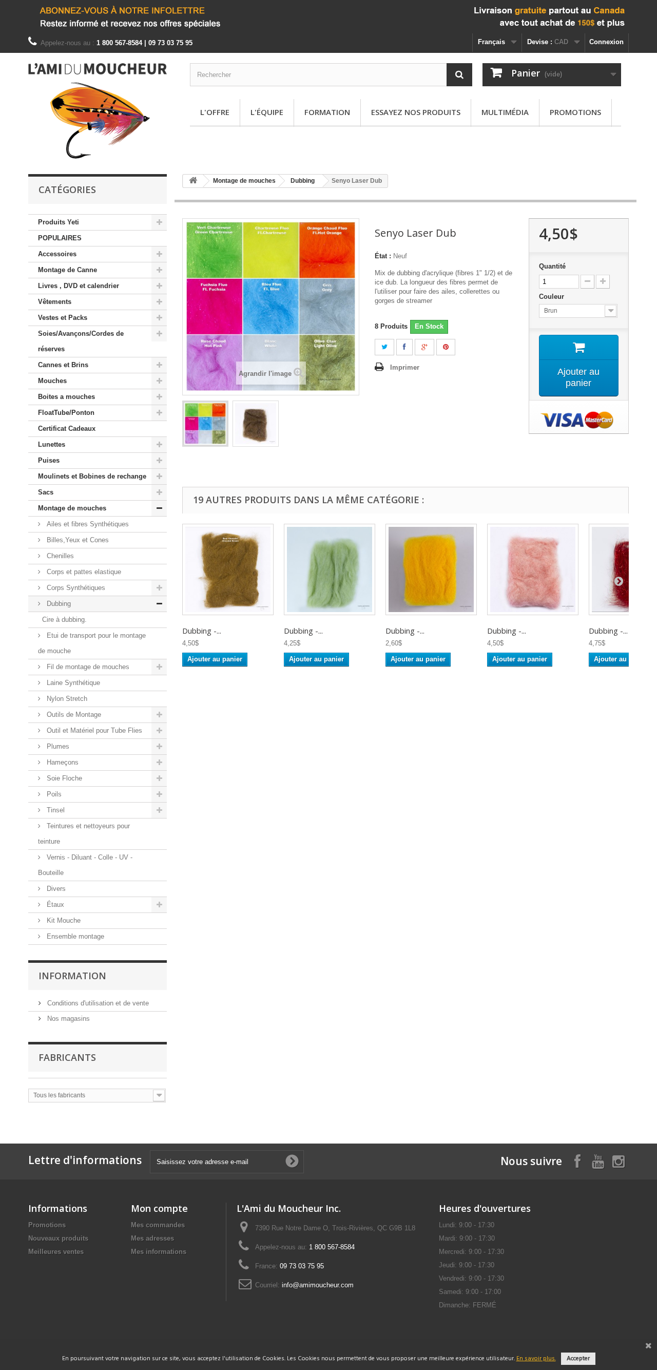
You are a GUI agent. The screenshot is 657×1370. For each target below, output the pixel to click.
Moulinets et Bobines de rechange (92, 476)
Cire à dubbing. (64, 619)
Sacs (45, 492)
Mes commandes (158, 1225)
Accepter (578, 1359)
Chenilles (59, 556)
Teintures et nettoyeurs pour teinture (84, 833)
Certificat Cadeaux (66, 428)
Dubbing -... (201, 630)
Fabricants (67, 1057)
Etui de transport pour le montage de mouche (92, 643)
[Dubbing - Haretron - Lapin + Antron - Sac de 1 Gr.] (532, 569)
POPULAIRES (60, 238)
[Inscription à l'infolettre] (328, 16)
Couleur (552, 296)
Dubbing (58, 603)
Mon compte (159, 1208)
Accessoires (57, 254)
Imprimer (404, 367)
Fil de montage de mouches (87, 667)
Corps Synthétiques (75, 588)
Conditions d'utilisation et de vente (97, 1003)
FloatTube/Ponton (66, 412)
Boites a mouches (66, 397)
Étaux (54, 904)
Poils (53, 794)
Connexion (606, 42)
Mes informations (158, 1251)
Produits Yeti (58, 222)
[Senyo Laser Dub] (205, 423)
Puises (49, 460)
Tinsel (55, 810)
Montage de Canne (67, 270)
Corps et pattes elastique (83, 572)
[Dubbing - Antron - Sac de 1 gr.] (431, 569)
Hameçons (62, 762)
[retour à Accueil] (193, 181)
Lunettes (51, 444)
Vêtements (54, 302)
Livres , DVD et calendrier (78, 286)
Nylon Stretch (66, 698)
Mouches (52, 381)
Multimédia (505, 112)
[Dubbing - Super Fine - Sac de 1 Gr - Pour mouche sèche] (329, 569)
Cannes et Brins (63, 365)
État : (383, 256)
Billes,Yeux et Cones (77, 540)
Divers (55, 888)
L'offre (214, 112)
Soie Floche (63, 778)
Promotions (575, 112)
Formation (327, 112)
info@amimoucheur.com (318, 1285)
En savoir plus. (536, 1359)
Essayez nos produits (415, 112)
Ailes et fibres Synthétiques (87, 524)
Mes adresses (152, 1238)
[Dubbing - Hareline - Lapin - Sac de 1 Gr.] (228, 569)
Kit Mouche (63, 920)
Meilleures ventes (56, 1251)
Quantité (552, 266)
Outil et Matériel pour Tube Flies (93, 730)
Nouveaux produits (58, 1238)
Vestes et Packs (62, 317)
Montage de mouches (72, 508)
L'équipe (266, 112)
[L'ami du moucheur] (97, 111)
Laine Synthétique (72, 683)
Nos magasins (67, 1018)
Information (72, 975)
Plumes (57, 746)
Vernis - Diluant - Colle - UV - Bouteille (85, 865)
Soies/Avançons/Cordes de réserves (81, 341)
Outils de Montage (73, 714)
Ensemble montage (74, 936)
